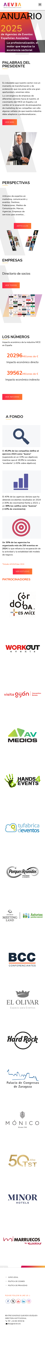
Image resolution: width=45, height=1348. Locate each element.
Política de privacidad (17, 1285)
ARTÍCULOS (22, 226)
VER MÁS (9, 122)
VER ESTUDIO (22, 571)
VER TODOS (11, 285)
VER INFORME (12, 397)
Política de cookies (16, 1281)
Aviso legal (13, 1277)
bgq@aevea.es (14, 1324)
